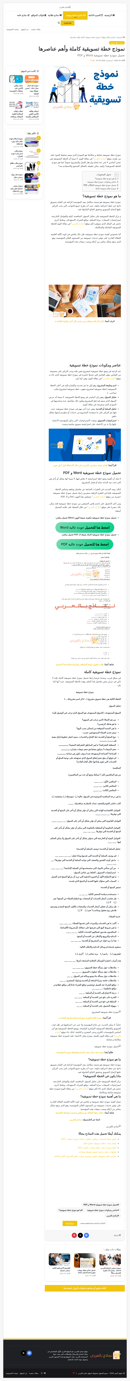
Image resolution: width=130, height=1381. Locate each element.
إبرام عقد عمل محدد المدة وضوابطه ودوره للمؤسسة (80, 1052)
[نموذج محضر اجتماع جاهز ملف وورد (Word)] (32, 189)
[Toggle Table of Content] (115, 175)
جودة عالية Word (85, 527)
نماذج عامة (22, 15)
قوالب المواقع (37, 15)
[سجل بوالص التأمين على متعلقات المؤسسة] (16, 79)
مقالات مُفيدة (35, 29)
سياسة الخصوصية (12, 29)
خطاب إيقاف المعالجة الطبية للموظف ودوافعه (16, 114)
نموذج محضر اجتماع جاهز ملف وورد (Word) (16, 188)
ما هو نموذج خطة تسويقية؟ (105, 178)
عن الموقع (25, 29)
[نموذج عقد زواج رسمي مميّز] (32, 178)
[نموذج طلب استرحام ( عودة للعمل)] (32, 154)
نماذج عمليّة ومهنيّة (108, 37)
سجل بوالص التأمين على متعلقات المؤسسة (16, 88)
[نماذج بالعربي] (65, 7)
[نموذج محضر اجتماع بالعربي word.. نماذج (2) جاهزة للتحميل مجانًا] (110, 1259)
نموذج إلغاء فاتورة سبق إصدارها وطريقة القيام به (80, 1018)
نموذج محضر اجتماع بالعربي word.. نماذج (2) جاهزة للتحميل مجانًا (111, 1270)
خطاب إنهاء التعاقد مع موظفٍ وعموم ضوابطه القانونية (80, 1112)
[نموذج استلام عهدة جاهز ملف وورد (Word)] (32, 142)
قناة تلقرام (67, 23)
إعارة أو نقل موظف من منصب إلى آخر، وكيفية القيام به (79, 321)
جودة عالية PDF (85, 544)
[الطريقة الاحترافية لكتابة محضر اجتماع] (59, 1259)
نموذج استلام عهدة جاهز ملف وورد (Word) (16, 141)
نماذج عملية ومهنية (74, 15)
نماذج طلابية (53, 15)
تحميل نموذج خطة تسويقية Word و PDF (100, 185)
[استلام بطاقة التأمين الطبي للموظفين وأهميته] (32, 105)
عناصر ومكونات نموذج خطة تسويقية (101, 182)
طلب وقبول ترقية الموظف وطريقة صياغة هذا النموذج (80, 664)
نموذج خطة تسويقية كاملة (105, 188)
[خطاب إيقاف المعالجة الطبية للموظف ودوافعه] (16, 105)
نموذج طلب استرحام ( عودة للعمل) (17, 153)
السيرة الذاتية (94, 15)
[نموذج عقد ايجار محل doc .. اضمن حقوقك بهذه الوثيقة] (32, 79)
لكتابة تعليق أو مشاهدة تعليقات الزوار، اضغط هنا (85, 1288)
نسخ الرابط (70, 1223)
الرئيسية (108, 15)
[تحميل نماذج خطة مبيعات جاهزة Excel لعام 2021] (85, 1260)
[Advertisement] (85, 131)
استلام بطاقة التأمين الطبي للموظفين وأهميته (32, 114)
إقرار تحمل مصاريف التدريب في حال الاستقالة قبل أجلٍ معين (80, 465)
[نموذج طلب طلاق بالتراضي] (32, 166)
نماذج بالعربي (100, 158)
